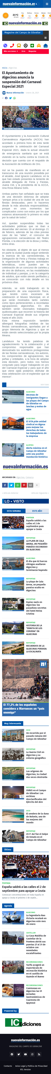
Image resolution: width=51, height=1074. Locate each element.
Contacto (8, 1066)
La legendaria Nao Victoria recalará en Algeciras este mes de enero (36, 919)
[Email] (30, 485)
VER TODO (45, 385)
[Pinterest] (24, 485)
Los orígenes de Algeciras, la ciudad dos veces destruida (36, 774)
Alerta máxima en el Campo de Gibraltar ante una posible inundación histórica (37, 452)
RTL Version (25, 1069)
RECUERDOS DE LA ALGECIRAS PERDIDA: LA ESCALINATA (36, 648)
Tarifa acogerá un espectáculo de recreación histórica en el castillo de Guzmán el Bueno (36, 971)
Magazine (32, 51)
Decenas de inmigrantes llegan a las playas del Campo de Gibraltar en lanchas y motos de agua (37, 402)
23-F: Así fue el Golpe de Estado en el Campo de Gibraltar (37, 837)
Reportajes (8, 56)
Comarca (30, 477)
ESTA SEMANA (14, 511)
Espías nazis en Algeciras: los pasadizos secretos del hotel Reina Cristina (36, 608)
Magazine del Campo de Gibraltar (22, 32)
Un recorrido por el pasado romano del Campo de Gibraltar (36, 736)
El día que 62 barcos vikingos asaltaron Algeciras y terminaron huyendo (36, 565)
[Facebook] (6, 98)
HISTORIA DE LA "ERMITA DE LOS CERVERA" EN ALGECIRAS (34, 629)
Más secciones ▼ (11, 51)
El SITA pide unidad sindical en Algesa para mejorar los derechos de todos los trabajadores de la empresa (36, 428)
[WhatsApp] (14, 98)
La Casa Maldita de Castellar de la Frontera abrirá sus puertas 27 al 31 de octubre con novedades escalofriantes (36, 944)
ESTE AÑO (37, 511)
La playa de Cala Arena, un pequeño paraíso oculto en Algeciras (36, 586)
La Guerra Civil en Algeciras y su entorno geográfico (36, 755)
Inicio (4, 68)
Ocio (23, 51)
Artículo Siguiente (39, 493)
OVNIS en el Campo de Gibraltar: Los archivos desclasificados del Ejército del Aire (36, 796)
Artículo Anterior (11, 493)
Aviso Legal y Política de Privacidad (31, 1066)
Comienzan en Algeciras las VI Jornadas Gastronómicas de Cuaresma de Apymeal (35, 995)
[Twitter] (10, 98)
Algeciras (13, 68)
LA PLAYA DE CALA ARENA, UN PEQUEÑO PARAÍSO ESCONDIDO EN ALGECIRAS (36, 545)
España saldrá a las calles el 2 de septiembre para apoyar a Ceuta (36, 525)
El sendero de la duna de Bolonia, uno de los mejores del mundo (37, 818)
